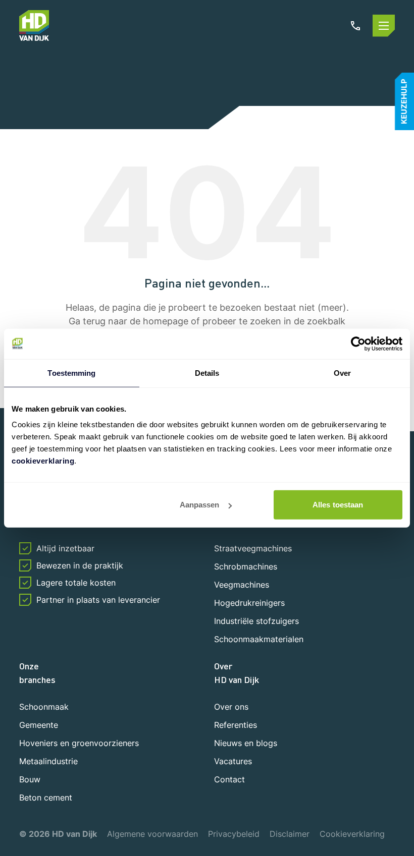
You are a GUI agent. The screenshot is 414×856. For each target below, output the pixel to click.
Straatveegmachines (253, 548)
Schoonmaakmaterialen (258, 639)
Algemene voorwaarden (152, 834)
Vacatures (233, 761)
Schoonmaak (44, 707)
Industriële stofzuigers (256, 621)
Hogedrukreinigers (249, 603)
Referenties (235, 725)
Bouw (29, 779)
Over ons (231, 707)
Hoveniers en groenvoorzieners (79, 743)
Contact (229, 779)
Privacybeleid (234, 834)
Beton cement (45, 797)
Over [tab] (342, 372)
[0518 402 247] (355, 26)
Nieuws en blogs (245, 743)
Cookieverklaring (352, 834)
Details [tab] (207, 372)
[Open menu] (384, 26)
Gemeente (38, 725)
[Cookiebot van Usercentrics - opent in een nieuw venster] (358, 343)
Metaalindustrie (48, 761)
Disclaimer (289, 834)
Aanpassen (200, 504)
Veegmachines (241, 585)
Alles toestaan (338, 504)
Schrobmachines (245, 566)
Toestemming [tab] (71, 372)
